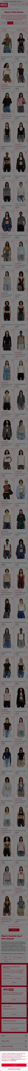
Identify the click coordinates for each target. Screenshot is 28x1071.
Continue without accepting (14, 1068)
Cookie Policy (13, 1060)
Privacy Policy (5, 1060)
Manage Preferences (16, 1059)
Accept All (14, 1065)
